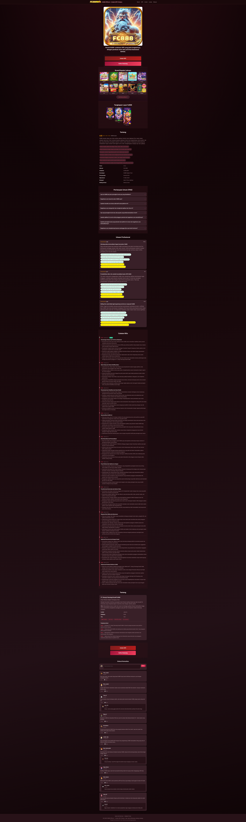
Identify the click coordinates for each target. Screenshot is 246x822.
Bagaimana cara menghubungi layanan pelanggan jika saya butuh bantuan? (119, 228)
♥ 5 (101, 679)
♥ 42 (102, 801)
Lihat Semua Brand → (123, 97)
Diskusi (155, 2)
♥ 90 (102, 744)
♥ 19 (102, 721)
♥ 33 (102, 782)
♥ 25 (102, 755)
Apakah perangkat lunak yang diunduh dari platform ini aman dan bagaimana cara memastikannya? (121, 222)
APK (142, 2)
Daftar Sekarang (123, 63)
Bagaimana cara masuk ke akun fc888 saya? (111, 199)
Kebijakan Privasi (128, 816)
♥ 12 (102, 702)
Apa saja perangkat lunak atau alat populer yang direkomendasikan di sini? (119, 212)
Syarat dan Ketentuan (119, 816)
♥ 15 (102, 772)
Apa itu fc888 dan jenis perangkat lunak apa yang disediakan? (116, 194)
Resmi (138, 2)
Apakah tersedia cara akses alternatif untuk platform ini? (114, 203)
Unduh (146, 2)
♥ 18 (102, 732)
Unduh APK (123, 58)
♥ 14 (102, 691)
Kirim (143, 665)
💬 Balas (105, 679)
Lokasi (150, 2)
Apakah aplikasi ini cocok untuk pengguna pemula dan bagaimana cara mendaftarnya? (122, 217)
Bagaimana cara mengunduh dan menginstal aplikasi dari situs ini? (117, 208)
